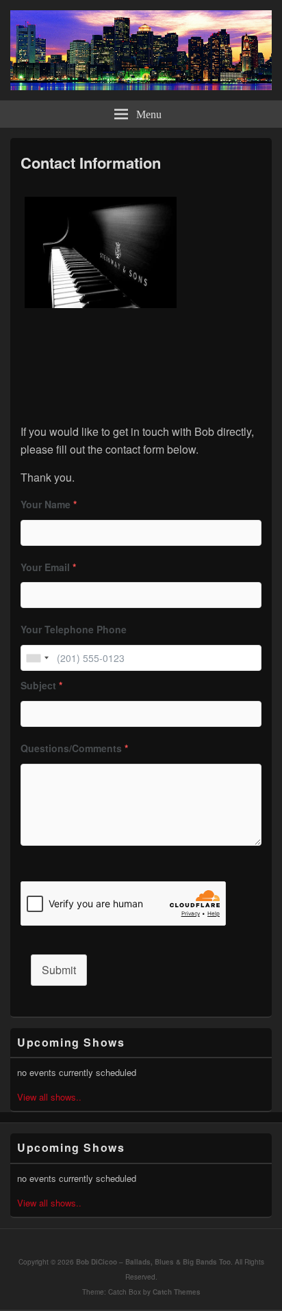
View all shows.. (49, 1096)
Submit (59, 970)
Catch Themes (177, 1292)
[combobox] (37, 658)
